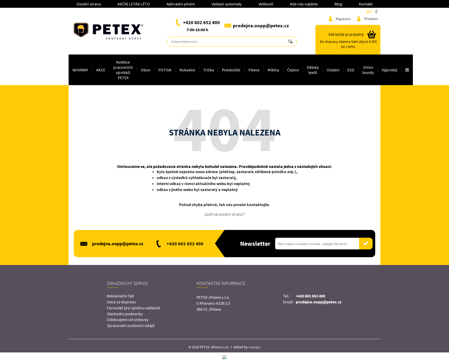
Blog (338, 3)
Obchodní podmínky (125, 313)
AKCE (100, 69)
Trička (208, 69)
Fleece (254, 69)
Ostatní (333, 69)
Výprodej (389, 69)
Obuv (145, 69)
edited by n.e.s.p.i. (247, 347)
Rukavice (187, 69)
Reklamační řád (120, 295)
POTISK (164, 69)
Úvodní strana (88, 3)
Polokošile (231, 69)
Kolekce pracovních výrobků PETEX (123, 69)
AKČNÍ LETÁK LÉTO (133, 3)
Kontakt (366, 3)
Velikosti (266, 3)
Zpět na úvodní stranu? (224, 214)
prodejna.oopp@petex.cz (261, 25)
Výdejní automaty (227, 3)
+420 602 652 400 (201, 22)
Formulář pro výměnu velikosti (133, 307)
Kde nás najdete (304, 3)
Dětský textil (313, 70)
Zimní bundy (368, 70)
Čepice (293, 69)
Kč (369, 11)
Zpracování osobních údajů (131, 325)
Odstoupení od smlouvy (127, 319)
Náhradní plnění (181, 3)
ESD (350, 69)
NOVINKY (80, 69)
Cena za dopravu (121, 301)
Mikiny (273, 69)
